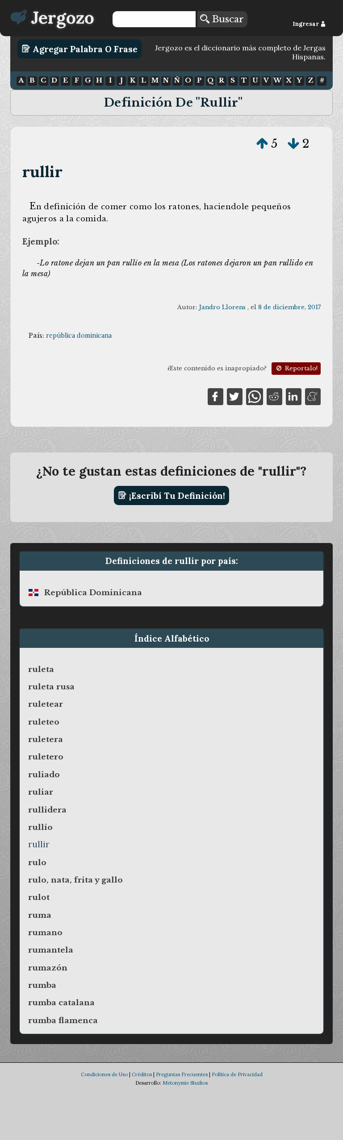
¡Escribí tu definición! (176, 495)
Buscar (226, 19)
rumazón (47, 968)
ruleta (41, 669)
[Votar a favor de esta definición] (262, 144)
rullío (40, 827)
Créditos (142, 1074)
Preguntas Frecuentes (182, 1074)
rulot (39, 897)
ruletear (45, 704)
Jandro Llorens (222, 307)
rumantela (50, 950)
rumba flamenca (63, 1020)
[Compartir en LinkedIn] (293, 395)
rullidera (47, 810)
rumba (42, 985)
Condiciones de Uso (104, 1074)
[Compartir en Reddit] (274, 395)
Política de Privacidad (237, 1074)
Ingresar (306, 24)
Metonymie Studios (185, 1083)
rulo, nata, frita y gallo (75, 880)
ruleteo (43, 722)
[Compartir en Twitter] (235, 395)
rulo (37, 862)
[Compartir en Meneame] (313, 395)
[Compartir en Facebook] (215, 395)
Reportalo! (300, 368)
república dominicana (79, 336)
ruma (39, 915)
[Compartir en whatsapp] (254, 395)
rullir (42, 172)
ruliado (44, 774)
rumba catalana (61, 1002)
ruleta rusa (51, 687)
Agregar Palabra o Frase (84, 48)
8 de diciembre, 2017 (289, 307)
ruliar (40, 792)
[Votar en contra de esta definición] (293, 144)
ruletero (45, 757)
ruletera (45, 739)
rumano (45, 932)
